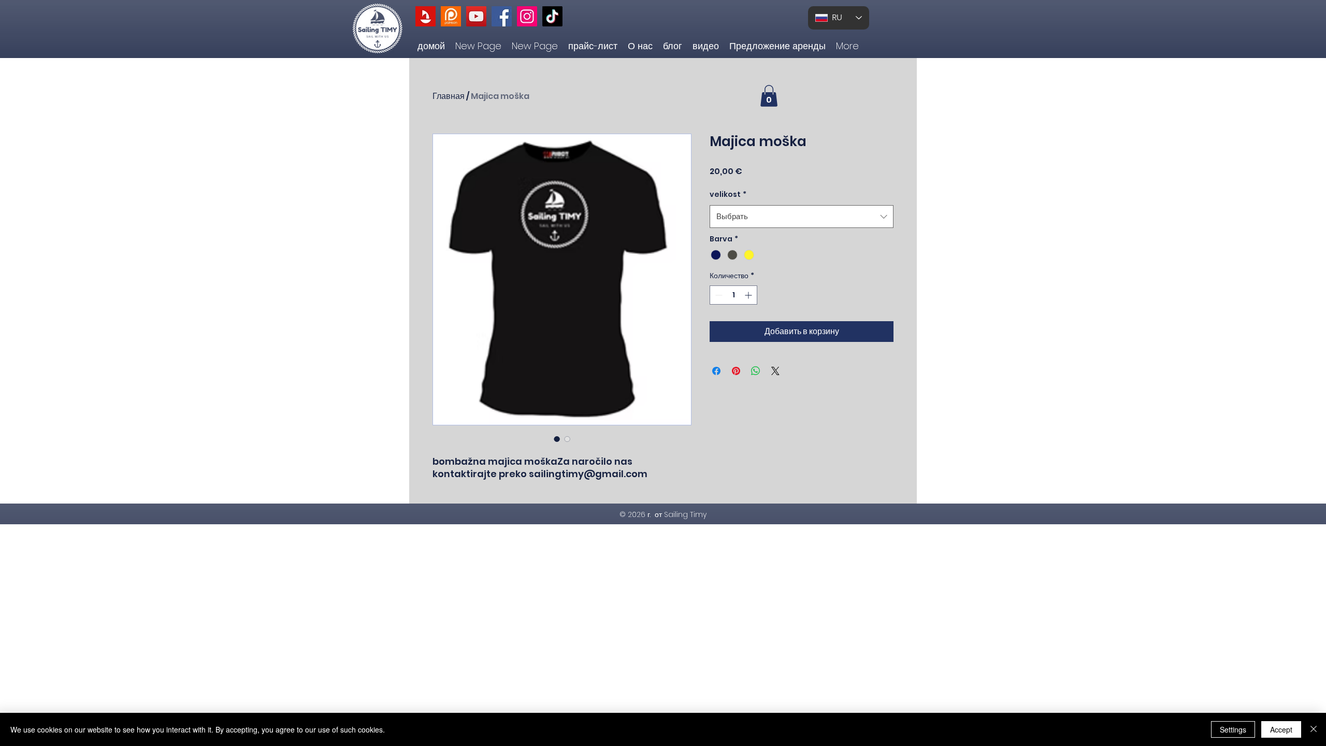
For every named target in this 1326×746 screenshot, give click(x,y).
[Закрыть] (1313, 729)
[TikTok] (552, 16)
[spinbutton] (733, 295)
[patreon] (451, 16)
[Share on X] (775, 371)
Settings (1233, 729)
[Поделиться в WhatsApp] (756, 371)
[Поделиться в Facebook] (716, 371)
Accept (1281, 729)
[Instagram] (527, 16)
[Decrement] (717, 295)
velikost (728, 194)
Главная (449, 96)
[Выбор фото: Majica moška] (557, 439)
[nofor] (425, 16)
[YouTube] (476, 16)
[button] (769, 96)
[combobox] (801, 216)
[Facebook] (502, 16)
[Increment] (749, 295)
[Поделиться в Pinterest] (736, 371)
